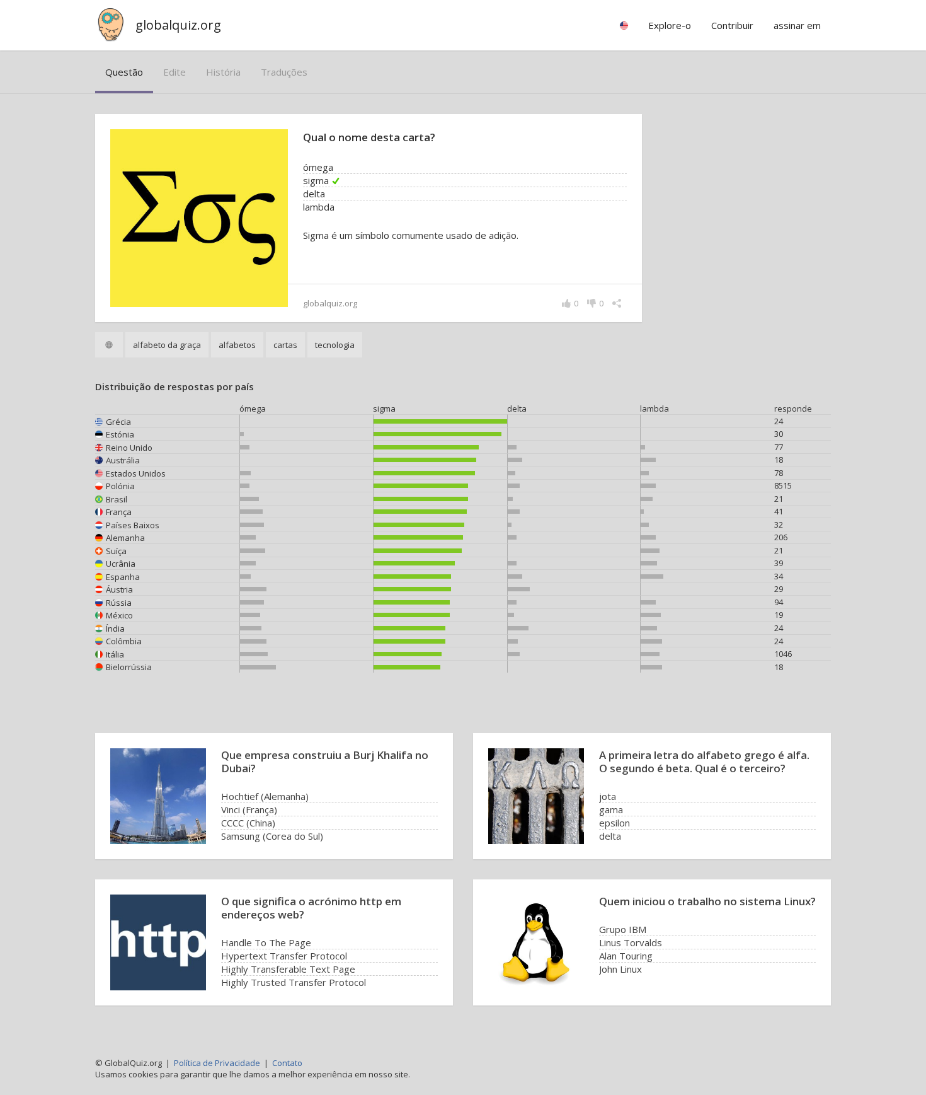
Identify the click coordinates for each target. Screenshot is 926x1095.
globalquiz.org (178, 24)
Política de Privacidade (217, 1063)
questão (124, 72)
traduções (284, 72)
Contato (287, 1063)
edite (174, 72)
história (223, 72)
